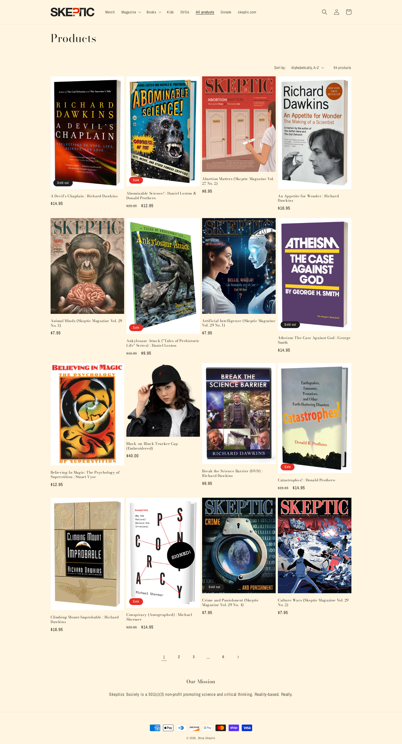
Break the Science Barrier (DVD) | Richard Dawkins (232, 473)
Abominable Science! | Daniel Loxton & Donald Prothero (161, 195)
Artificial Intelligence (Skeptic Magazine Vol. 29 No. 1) (239, 323)
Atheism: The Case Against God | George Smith (314, 340)
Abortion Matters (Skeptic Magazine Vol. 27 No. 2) (238, 181)
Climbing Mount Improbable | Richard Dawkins (85, 619)
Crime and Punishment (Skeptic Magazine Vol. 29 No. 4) (230, 602)
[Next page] (238, 657)
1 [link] (164, 657)
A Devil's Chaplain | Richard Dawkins (84, 196)
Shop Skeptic (206, 738)
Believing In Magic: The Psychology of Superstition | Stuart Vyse (85, 474)
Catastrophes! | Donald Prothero (306, 480)
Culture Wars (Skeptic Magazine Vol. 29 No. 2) (313, 602)
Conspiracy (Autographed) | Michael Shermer (159, 617)
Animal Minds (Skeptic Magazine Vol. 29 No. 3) (86, 323)
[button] (131, 12)
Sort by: (280, 67)
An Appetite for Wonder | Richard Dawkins (308, 198)
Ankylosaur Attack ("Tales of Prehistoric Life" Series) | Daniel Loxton (163, 343)
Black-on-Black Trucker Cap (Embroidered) (152, 446)
